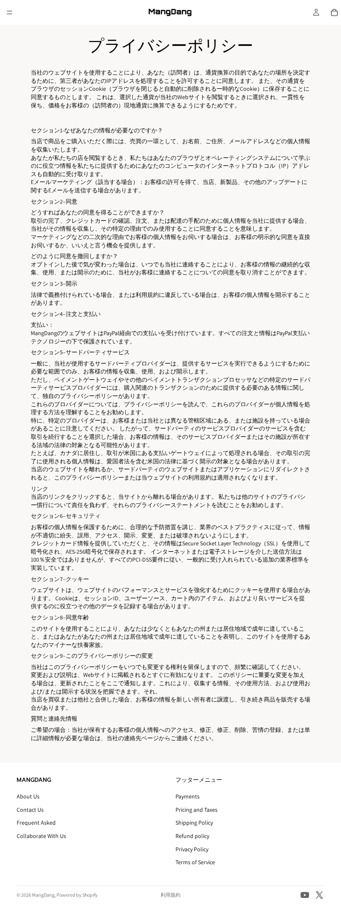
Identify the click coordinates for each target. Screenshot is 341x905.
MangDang (43, 895)
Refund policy (192, 836)
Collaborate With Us (41, 836)
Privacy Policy (191, 849)
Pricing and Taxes (196, 809)
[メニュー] (9, 12)
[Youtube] (305, 895)
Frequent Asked (36, 823)
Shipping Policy (194, 823)
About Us (28, 797)
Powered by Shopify (77, 895)
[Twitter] (319, 895)
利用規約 (170, 895)
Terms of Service (195, 862)
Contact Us (30, 809)
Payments (187, 797)
